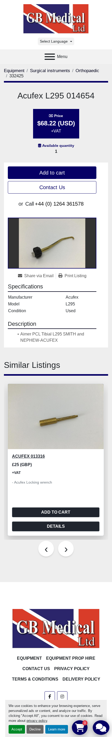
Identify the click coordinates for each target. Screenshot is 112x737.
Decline (35, 729)
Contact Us (52, 187)
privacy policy (37, 721)
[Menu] (50, 57)
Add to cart (52, 173)
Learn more (56, 729)
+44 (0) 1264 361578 (59, 204)
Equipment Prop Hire (70, 658)
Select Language (54, 41)
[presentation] (46, 548)
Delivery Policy (81, 679)
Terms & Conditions (35, 679)
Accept (16, 729)
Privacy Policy (72, 668)
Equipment (29, 658)
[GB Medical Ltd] (56, 628)
